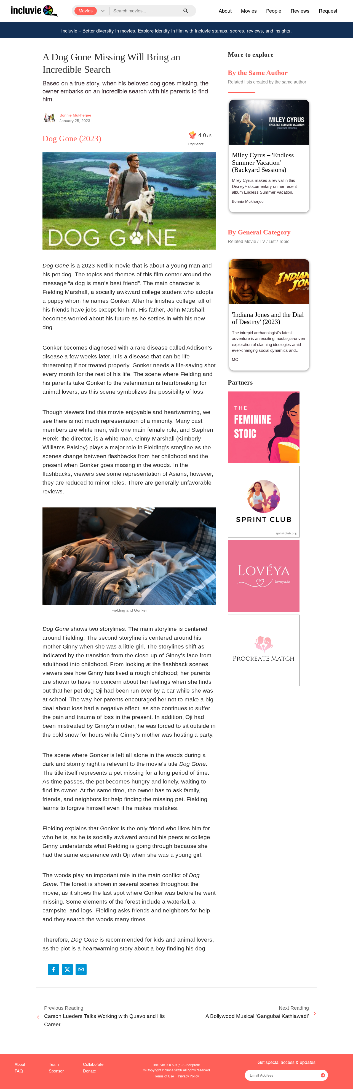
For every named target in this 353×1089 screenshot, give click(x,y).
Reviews (300, 10)
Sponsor (56, 1071)
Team (54, 1064)
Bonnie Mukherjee (75, 115)
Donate (89, 1071)
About (225, 10)
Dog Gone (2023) (71, 138)
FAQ (19, 1071)
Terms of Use (164, 1076)
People (273, 10)
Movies (249, 10)
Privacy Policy (188, 1076)
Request (328, 10)
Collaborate (93, 1064)
